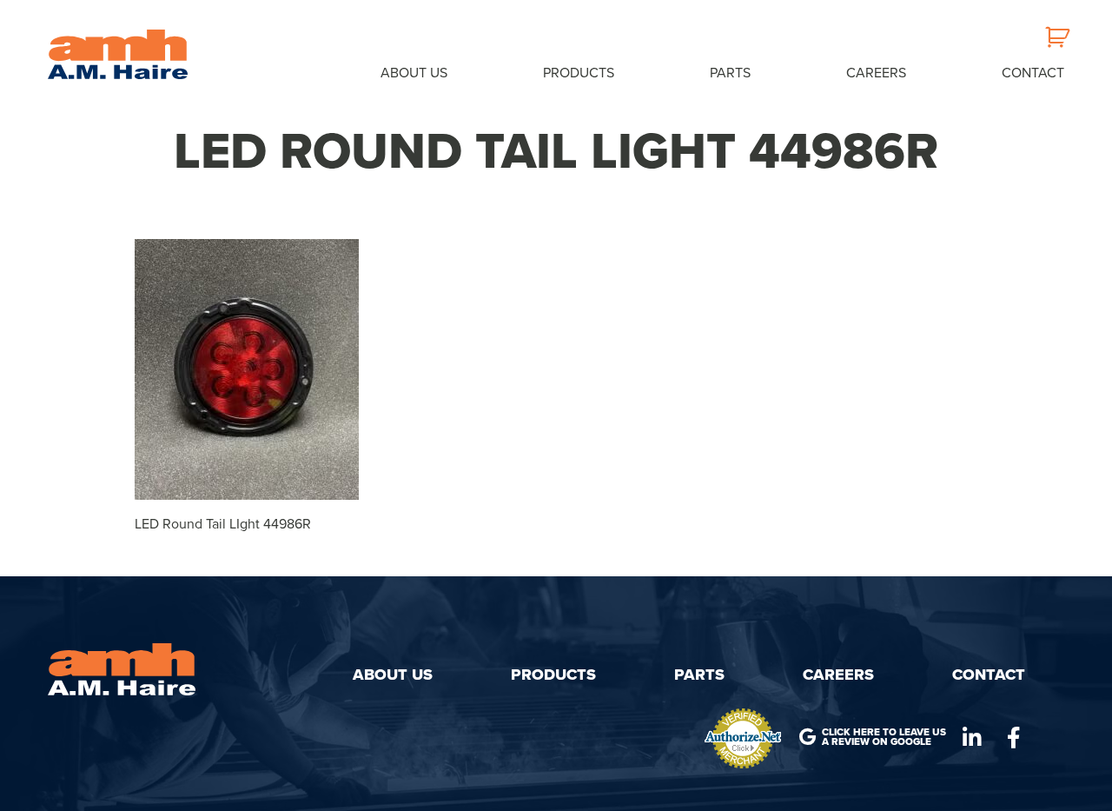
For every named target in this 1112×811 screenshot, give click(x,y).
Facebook (1014, 737)
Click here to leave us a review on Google (884, 737)
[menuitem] (413, 72)
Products (578, 73)
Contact (1033, 73)
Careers (876, 73)
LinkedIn (972, 737)
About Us (414, 73)
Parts (730, 73)
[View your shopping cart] (1054, 45)
